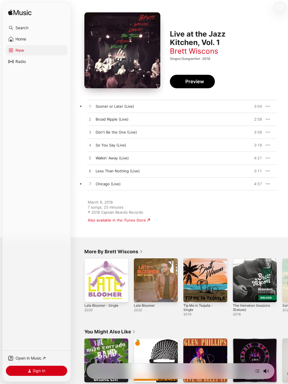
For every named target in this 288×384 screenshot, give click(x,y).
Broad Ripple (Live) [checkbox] (112, 119)
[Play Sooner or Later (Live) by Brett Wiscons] (90, 106)
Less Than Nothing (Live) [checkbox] (118, 171)
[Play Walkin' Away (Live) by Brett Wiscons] (90, 158)
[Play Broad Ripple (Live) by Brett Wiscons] (90, 119)
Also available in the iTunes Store (117, 220)
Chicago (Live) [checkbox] (108, 184)
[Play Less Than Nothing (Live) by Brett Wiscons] (90, 171)
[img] (20, 13)
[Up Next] (257, 371)
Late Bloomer (144, 305)
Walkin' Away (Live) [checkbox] (112, 158)
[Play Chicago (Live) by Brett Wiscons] (90, 184)
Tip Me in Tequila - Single (198, 307)
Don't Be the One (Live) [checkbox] (116, 132)
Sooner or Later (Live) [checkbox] (115, 106)
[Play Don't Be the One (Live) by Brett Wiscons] (90, 132)
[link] (113, 252)
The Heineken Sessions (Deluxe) (251, 307)
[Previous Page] (79, 280)
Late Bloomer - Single (101, 305)
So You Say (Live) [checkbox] (111, 145)
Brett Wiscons (194, 51)
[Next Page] (282, 280)
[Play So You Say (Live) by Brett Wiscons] (90, 145)
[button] (36, 28)
